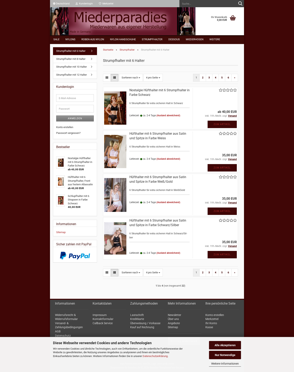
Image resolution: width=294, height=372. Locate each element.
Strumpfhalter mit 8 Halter (70, 58)
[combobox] (131, 78)
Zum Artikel (222, 124)
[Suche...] (240, 3)
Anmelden (75, 118)
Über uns (173, 319)
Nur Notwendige (225, 355)
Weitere (214, 39)
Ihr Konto (211, 323)
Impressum (100, 315)
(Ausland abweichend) (168, 115)
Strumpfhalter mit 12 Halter (71, 74)
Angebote (174, 323)
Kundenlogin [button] (85, 3)
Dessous (174, 39)
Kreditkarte (137, 319)
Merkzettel (107, 3)
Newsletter (174, 315)
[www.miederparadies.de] (147, 21)
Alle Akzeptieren (225, 345)
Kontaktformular (103, 319)
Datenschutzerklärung (155, 356)
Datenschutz (63, 335)
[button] (61, 3)
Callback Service (103, 323)
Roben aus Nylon (92, 39)
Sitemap (61, 232)
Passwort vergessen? (68, 132)
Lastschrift (137, 315)
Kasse (209, 327)
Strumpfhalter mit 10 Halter (71, 66)
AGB (58, 331)
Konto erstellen (64, 127)
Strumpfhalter (152, 39)
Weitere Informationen (225, 363)
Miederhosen (194, 39)
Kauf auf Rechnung (142, 327)
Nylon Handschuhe (123, 39)
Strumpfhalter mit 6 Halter (70, 50)
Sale (56, 39)
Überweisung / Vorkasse (145, 323)
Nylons (70, 39)
